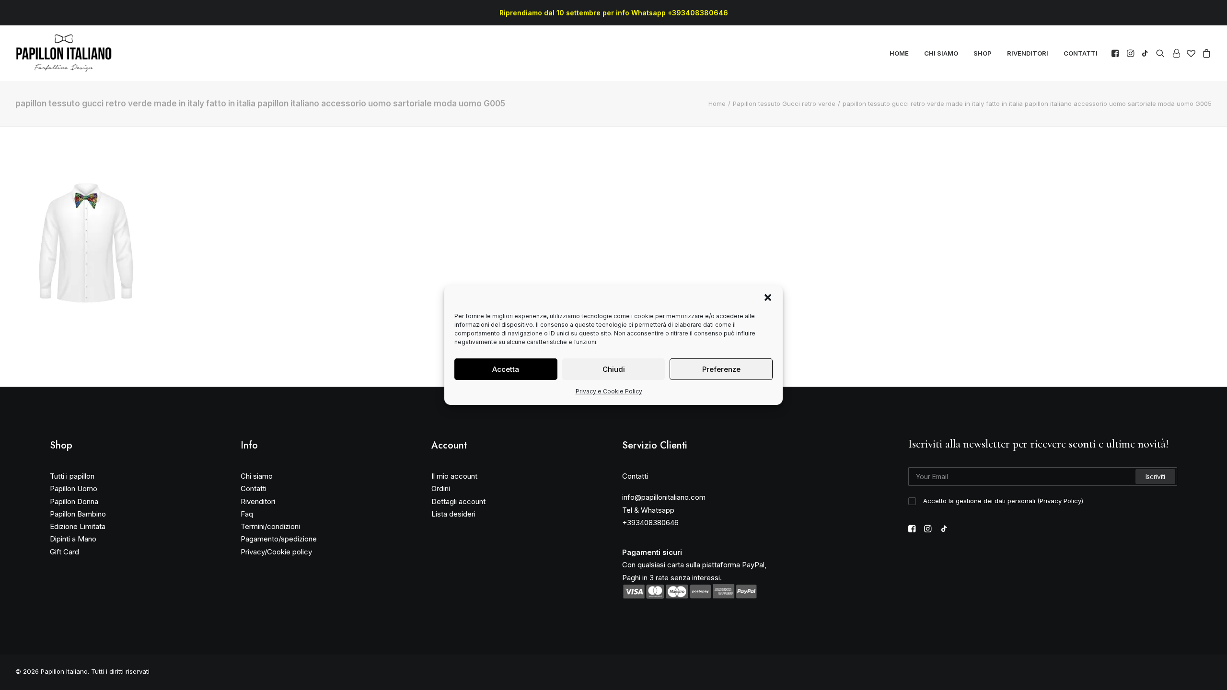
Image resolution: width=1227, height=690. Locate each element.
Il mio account (454, 476)
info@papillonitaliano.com (664, 497)
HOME (899, 53)
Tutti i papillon (72, 476)
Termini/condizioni (270, 526)
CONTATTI (1081, 53)
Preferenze (721, 368)
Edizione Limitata (77, 526)
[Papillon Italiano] (64, 53)
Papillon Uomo (73, 488)
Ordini (440, 488)
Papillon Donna (74, 501)
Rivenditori (258, 501)
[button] (768, 297)
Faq (247, 513)
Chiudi (613, 368)
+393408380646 (650, 522)
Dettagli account (458, 501)
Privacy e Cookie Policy (609, 391)
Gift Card (64, 551)
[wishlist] (1191, 53)
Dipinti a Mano (73, 538)
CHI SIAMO (941, 53)
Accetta (505, 368)
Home (717, 103)
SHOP (982, 53)
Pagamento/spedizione (279, 538)
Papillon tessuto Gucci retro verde (784, 103)
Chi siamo (257, 476)
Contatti (253, 488)
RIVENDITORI (1027, 53)
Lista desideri (453, 513)
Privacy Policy (1060, 501)
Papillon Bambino (78, 513)
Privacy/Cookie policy (276, 551)
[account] (1175, 53)
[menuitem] (899, 53)
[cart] (1205, 53)
